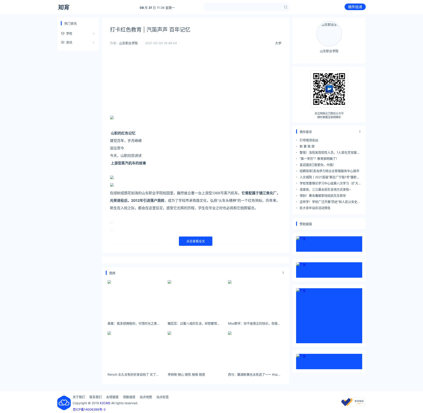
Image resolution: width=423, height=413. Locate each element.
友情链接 (112, 397)
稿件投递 (355, 7)
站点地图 (146, 397)
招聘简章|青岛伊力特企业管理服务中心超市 (329, 171)
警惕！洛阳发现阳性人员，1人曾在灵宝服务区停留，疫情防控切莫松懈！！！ (330, 153)
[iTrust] (353, 405)
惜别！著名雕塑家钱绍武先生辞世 (323, 195)
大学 (278, 43)
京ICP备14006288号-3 (89, 409)
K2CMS (105, 403)
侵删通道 (129, 397)
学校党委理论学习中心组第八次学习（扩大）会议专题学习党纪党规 (330, 183)
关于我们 (79, 397)
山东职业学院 (128, 43)
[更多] (283, 273)
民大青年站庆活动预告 (315, 208)
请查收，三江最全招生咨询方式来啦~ (325, 189)
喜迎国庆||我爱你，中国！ (318, 165)
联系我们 (95, 397)
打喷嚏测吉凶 (309, 140)
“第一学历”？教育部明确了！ (319, 158)
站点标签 (162, 397)
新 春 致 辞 (307, 146)
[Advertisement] (195, 83)
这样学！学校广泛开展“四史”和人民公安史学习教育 (330, 202)
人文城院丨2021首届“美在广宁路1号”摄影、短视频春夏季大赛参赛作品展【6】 (330, 177)
